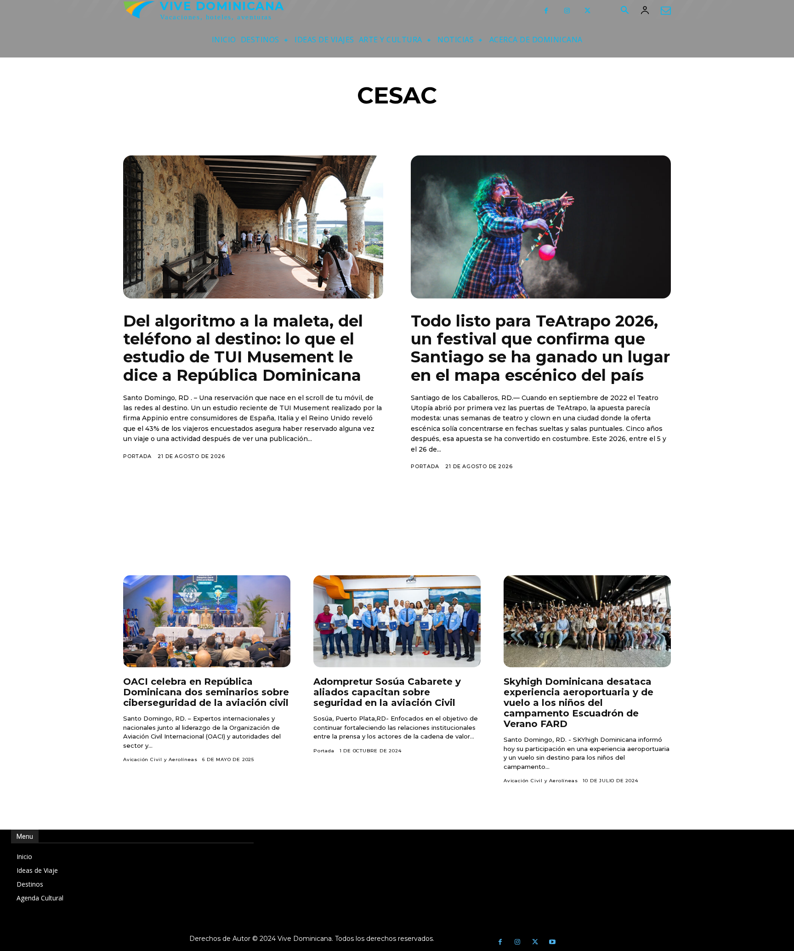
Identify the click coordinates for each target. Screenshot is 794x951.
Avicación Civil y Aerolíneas (160, 759)
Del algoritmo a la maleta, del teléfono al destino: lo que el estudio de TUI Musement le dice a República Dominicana (243, 347)
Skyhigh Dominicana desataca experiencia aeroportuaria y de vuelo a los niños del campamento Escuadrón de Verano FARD (578, 702)
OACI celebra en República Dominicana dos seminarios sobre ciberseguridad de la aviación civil (206, 692)
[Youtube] (552, 942)
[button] (624, 11)
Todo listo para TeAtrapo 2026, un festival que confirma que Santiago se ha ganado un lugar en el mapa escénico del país (540, 347)
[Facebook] (546, 11)
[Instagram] (567, 11)
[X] (587, 11)
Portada (137, 456)
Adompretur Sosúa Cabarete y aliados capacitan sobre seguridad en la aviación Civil (387, 692)
